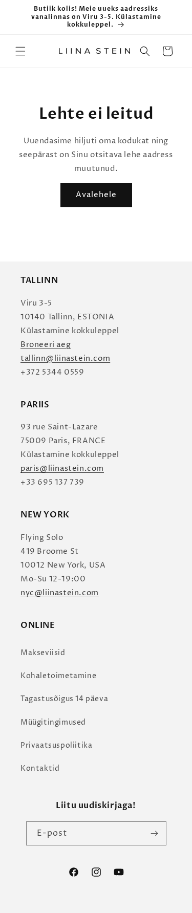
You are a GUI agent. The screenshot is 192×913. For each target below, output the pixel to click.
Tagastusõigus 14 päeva (64, 699)
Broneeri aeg (45, 344)
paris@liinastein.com (62, 468)
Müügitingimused (53, 722)
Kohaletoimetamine (58, 676)
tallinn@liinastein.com (65, 358)
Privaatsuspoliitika (56, 745)
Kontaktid (39, 768)
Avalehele (96, 194)
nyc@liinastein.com (59, 593)
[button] (20, 51)
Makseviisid (43, 653)
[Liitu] (154, 833)
